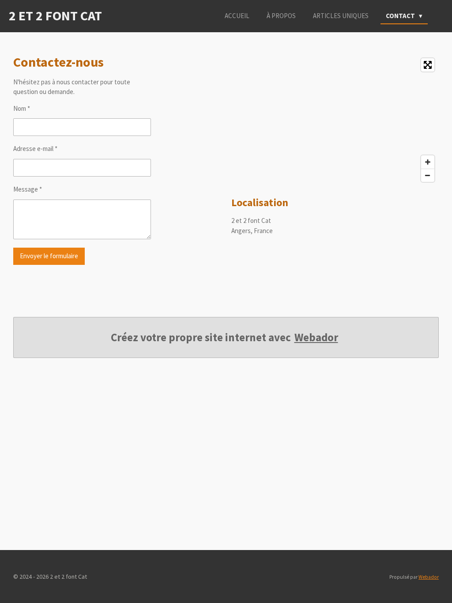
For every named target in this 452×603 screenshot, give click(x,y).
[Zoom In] (427, 162)
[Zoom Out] (427, 175)
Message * (27, 189)
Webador (316, 337)
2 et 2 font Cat (55, 15)
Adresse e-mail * (35, 148)
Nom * (21, 108)
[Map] (335, 120)
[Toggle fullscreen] (427, 65)
